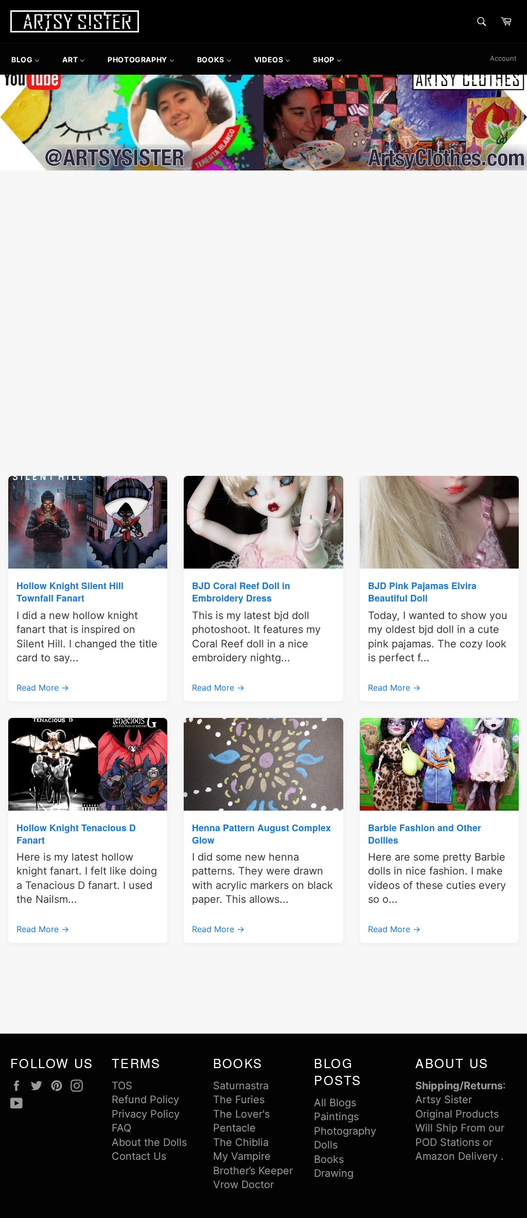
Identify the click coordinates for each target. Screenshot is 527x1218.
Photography (345, 1131)
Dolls (326, 1145)
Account (503, 58)
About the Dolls (149, 1142)
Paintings (336, 1116)
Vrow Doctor (243, 1184)
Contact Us (139, 1156)
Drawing (334, 1173)
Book (326, 1159)
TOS (122, 1085)
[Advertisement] (263, 250)
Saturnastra (241, 1085)
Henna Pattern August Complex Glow (261, 833)
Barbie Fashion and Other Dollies (424, 833)
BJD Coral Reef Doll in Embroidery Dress (241, 591)
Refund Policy (145, 1099)
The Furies (239, 1099)
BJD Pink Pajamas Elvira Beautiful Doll (422, 591)
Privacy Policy (146, 1114)
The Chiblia (241, 1142)
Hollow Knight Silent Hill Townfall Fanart (70, 591)
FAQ (121, 1128)
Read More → (42, 687)
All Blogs (335, 1102)
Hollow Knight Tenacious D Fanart (76, 833)
